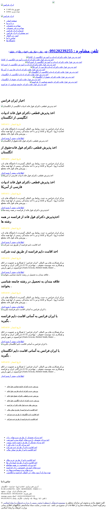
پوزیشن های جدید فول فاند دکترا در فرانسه (22, 405)
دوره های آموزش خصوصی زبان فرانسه (23, 468)
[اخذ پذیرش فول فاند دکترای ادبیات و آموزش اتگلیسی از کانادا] (53, 57)
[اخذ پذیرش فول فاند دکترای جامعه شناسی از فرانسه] (53, 82)
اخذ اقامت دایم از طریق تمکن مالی (21, 450)
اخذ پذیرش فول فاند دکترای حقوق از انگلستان (20, 79)
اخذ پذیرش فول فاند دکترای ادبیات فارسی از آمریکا (23, 70)
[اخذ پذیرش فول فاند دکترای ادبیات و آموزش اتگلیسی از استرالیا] (53, 62)
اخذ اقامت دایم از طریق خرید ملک (20, 460)
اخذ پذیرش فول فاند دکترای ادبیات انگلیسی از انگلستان (24, 74)
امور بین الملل (12, 36)
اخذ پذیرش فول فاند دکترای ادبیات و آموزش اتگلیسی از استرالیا (28, 65)
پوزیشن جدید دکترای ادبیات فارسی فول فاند (22, 391)
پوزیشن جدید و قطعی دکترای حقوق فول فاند (22, 396)
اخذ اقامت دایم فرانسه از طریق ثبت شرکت (22, 419)
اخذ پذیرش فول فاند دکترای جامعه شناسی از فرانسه (23, 84)
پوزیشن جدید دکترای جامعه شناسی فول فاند (22, 387)
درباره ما (10, 23)
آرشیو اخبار (6, 138)
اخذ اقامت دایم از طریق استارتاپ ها (21, 463)
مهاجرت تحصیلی (13, 26)
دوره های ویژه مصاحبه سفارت (19, 470)
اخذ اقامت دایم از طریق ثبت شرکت (21, 447)
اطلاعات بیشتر (17, 138)
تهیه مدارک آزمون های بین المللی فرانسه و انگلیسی (28, 472)
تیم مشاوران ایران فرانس (17, 33)
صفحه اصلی (11, 21)
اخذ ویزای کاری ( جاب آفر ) (18, 445)
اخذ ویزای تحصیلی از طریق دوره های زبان (24, 437)
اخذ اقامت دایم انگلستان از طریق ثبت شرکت (23, 415)
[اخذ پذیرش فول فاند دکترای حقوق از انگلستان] (53, 77)
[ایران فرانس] (7, 5)
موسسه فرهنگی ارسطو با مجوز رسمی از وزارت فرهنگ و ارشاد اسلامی (34, 503)
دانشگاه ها (10, 40)
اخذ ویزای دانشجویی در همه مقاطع (21, 465)
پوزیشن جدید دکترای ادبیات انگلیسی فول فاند (23, 401)
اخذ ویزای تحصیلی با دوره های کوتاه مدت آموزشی (27, 440)
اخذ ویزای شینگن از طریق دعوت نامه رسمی (25, 442)
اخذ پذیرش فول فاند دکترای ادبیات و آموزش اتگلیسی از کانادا (27, 60)
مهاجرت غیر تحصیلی (15, 28)
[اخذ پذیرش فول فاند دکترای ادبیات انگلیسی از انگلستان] (53, 72)
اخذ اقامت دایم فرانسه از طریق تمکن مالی (22, 410)
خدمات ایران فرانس (15, 31)
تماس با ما (10, 38)
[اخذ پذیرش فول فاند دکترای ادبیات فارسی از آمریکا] (54, 67)
